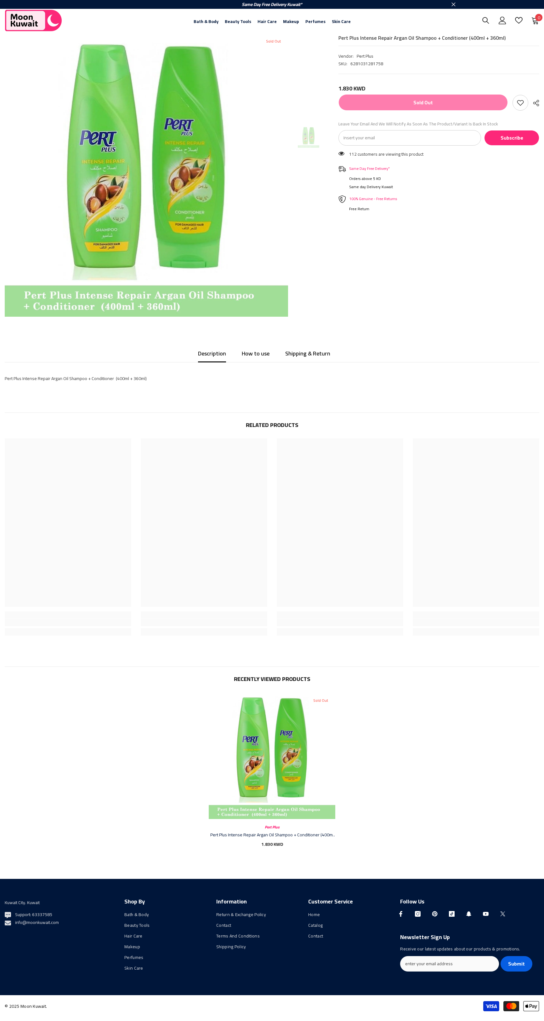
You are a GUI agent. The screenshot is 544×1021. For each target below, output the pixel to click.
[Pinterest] (434, 914)
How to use (255, 353)
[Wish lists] (519, 20)
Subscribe (512, 137)
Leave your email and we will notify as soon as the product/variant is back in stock (418, 124)
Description (212, 353)
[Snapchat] (468, 914)
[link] (68, 622)
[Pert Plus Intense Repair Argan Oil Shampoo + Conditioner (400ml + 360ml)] (272, 755)
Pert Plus (365, 56)
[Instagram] (417, 914)
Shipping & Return (307, 353)
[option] (146, 175)
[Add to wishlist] (520, 103)
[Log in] (502, 20)
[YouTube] (485, 914)
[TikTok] (451, 914)
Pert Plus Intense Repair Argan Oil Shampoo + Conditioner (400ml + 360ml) (272, 835)
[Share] (533, 103)
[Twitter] (502, 914)
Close (453, 4)
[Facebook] (400, 914)
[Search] (486, 20)
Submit (516, 963)
